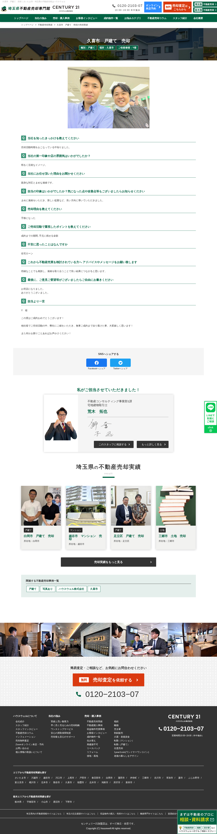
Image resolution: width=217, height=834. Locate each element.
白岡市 (109, 777)
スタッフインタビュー (27, 729)
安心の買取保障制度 (61, 733)
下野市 (68, 802)
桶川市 (32, 782)
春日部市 (96, 777)
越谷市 (46, 777)
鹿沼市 (56, 802)
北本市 (44, 782)
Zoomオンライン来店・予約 (30, 744)
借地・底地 (92, 756)
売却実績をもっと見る (108, 562)
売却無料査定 (22, 740)
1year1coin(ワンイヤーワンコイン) (131, 752)
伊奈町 (133, 777)
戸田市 (83, 777)
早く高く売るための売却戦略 (65, 725)
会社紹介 (20, 721)
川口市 (58, 777)
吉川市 (157, 777)
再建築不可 (92, 744)
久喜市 (94, 589)
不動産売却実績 (94, 721)
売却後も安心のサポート (63, 736)
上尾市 (71, 777)
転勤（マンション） (124, 740)
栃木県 (18, 802)
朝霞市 (80, 782)
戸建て (33, 589)
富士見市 (19, 782)
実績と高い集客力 (60, 721)
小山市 (44, 802)
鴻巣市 (105, 782)
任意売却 (118, 748)
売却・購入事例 (61, 18)
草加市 (169, 777)
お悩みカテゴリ (132, 18)
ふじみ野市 (193, 777)
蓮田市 (121, 777)
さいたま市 (20, 777)
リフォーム (92, 752)
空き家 (117, 729)
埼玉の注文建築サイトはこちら (80, 814)
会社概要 (198, 18)
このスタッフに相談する (113, 444)
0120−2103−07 (112, 694)
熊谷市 (56, 782)
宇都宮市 (31, 802)
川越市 (34, 777)
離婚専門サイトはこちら (151, 814)
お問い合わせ (22, 748)
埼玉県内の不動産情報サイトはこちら (43, 814)
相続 (116, 721)
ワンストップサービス (62, 729)
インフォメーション (26, 736)
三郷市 (145, 777)
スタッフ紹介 (180, 18)
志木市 (92, 782)
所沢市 (117, 782)
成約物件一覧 (111, 18)
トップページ (21, 18)
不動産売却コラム (156, 18)
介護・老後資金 (122, 736)
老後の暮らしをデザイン (126, 756)
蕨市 (180, 777)
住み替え (91, 740)
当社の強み (41, 18)
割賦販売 (118, 733)
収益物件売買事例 (96, 729)
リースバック (93, 748)
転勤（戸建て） (122, 744)
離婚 (116, 725)
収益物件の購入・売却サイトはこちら (117, 814)
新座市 (129, 782)
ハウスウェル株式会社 (71, 589)
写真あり (48, 589)
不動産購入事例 (94, 725)
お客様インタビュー (86, 18)
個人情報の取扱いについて (29, 752)
